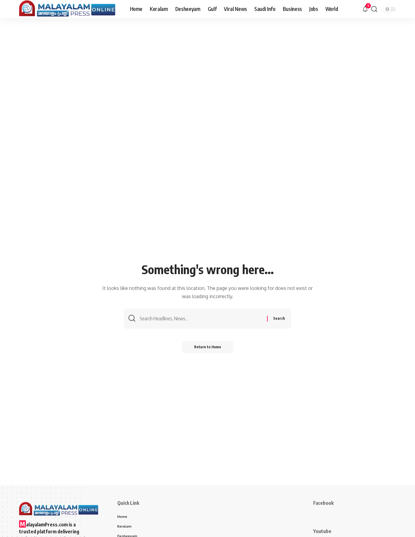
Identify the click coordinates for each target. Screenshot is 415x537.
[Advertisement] (207, 63)
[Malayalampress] (69, 9)
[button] (374, 9)
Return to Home (207, 347)
